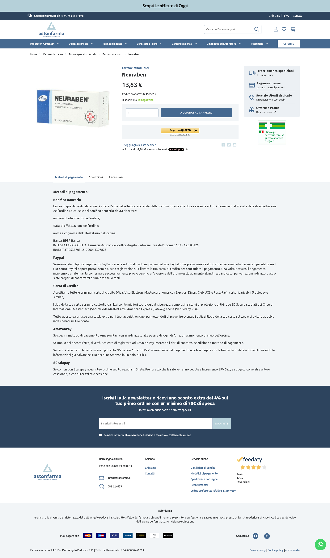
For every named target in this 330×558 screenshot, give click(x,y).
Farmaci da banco (112, 43)
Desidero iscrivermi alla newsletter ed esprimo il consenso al (147, 435)
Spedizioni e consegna (204, 479)
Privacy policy (258, 550)
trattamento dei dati (180, 435)
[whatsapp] (320, 544)
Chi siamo (274, 15)
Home (33, 54)
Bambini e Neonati (182, 43)
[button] (180, 132)
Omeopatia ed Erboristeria (221, 43)
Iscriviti (221, 423)
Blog (286, 15)
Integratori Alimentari (42, 43)
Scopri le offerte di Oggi (165, 5)
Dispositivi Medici (78, 43)
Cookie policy (275, 550)
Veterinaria (257, 43)
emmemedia (292, 550)
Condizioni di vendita (203, 467)
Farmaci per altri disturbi (82, 54)
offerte (288, 43)
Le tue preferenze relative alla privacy (213, 490)
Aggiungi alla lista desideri (140, 145)
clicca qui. (188, 521)
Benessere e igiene (147, 43)
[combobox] (232, 29)
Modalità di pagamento (204, 473)
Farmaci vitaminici (112, 54)
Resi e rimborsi (199, 484)
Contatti (297, 15)
